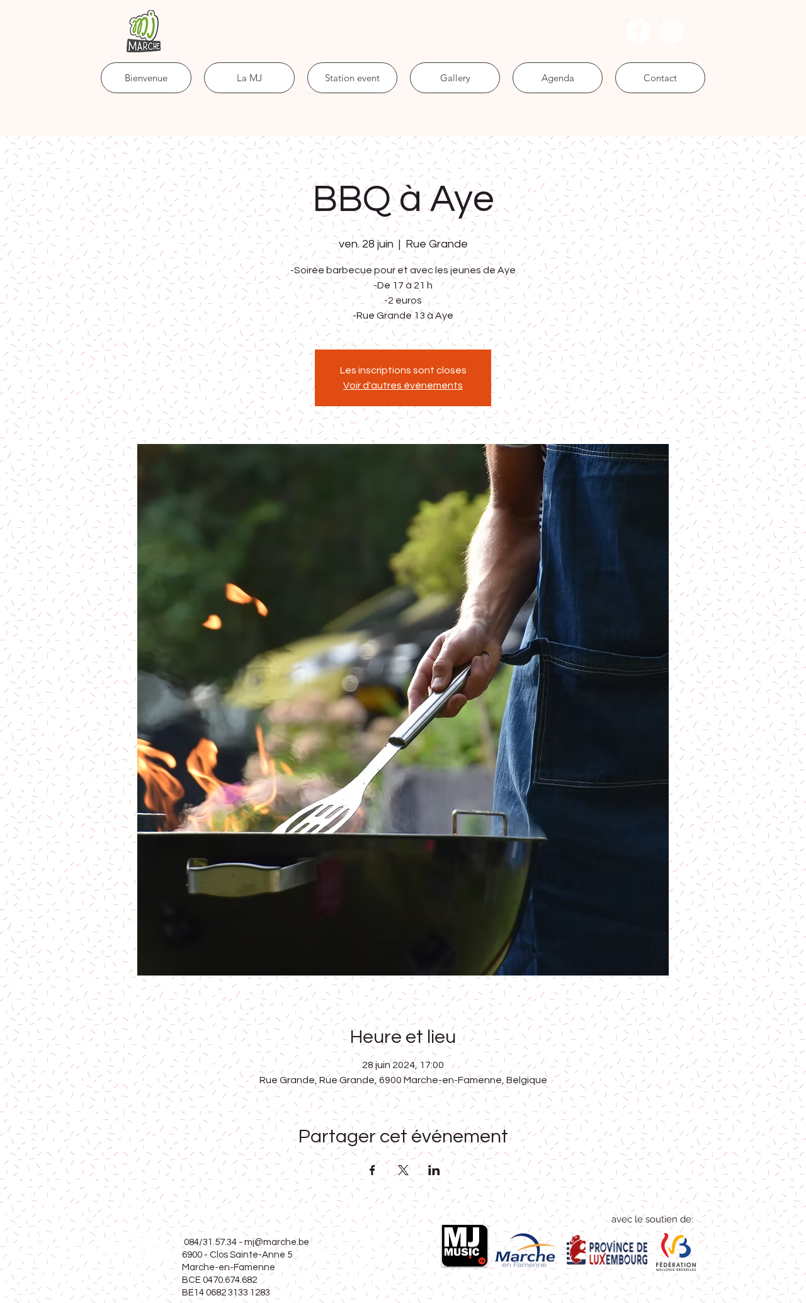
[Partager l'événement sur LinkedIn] (434, 1170)
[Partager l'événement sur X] (403, 1170)
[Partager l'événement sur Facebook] (372, 1170)
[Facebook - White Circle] (638, 31)
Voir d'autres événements (403, 385)
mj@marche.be (276, 1242)
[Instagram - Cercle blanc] (671, 31)
